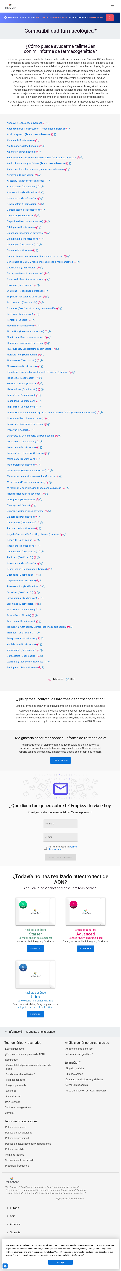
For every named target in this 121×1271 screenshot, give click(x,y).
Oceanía (15, 1239)
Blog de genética (74, 1071)
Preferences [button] (77, 1255)
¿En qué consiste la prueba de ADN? (25, 1057)
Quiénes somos (73, 1077)
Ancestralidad (13, 1099)
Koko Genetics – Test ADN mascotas (85, 1094)
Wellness (11, 1094)
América (15, 1230)
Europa (14, 1214)
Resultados (11, 1063)
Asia (12, 1222)
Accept (60, 1262)
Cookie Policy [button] (12, 1255)
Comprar (9, 1116)
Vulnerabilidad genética (78, 1057)
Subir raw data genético (18, 1110)
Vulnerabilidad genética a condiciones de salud (28, 1070)
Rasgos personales (17, 1088)
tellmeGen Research (76, 1088)
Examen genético (14, 1052)
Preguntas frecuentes (17, 1169)
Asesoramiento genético (78, 1052)
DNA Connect (12, 1105)
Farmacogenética (16, 1083)
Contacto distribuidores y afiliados (84, 1083)
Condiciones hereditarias (20, 1077)
